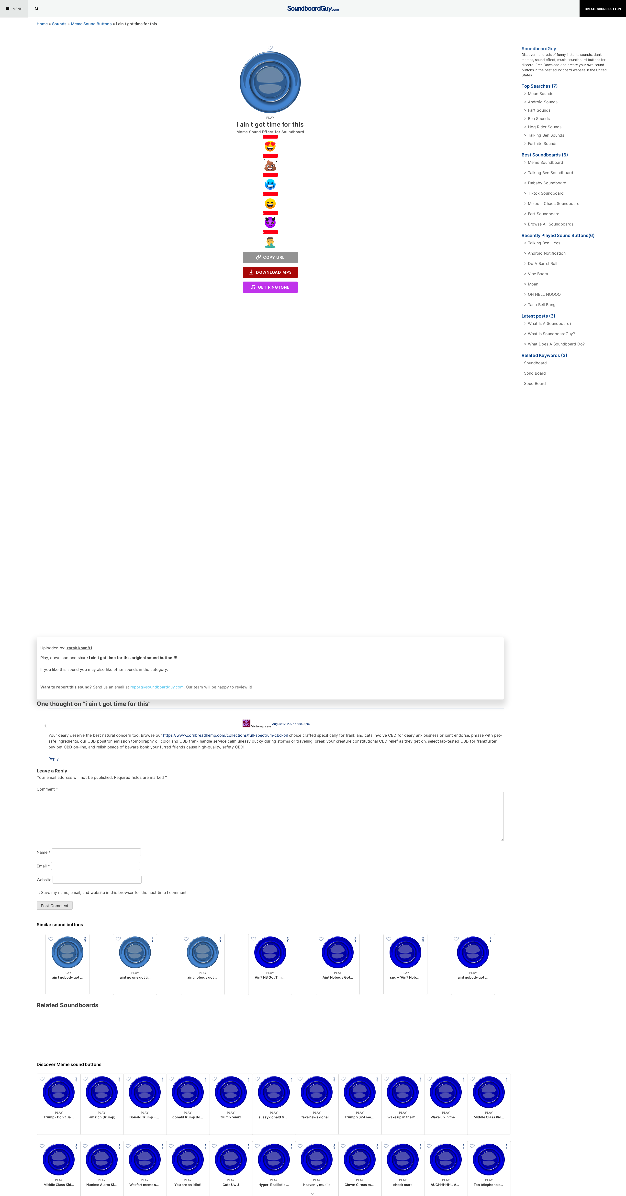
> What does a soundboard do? (554, 344)
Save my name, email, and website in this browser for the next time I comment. (114, 892)
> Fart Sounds (537, 110)
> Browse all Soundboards (548, 224)
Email (43, 866)
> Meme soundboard (543, 162)
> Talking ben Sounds (544, 135)
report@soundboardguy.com (157, 687)
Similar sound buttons (60, 924)
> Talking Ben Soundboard (548, 172)
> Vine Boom (536, 273)
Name (44, 852)
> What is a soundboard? (547, 323)
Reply (53, 758)
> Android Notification (545, 253)
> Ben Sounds (537, 118)
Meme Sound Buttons (91, 23)
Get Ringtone (273, 287)
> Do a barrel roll (540, 263)
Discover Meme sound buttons (69, 1064)
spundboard (535, 362)
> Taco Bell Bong (540, 304)
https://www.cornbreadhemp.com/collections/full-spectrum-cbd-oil (225, 735)
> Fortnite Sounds (540, 143)
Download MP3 (273, 272)
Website (44, 879)
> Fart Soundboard (541, 213)
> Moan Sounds (538, 93)
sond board (535, 373)
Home (42, 23)
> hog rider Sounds (542, 126)
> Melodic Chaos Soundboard (552, 203)
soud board (535, 383)
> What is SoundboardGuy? (549, 333)
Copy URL (273, 257)
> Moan (531, 284)
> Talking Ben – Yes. (542, 242)
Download (67, 987)
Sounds (59, 23)
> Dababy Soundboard (545, 182)
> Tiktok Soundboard (544, 193)
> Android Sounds (541, 101)
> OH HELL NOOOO (542, 294)
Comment (47, 789)
